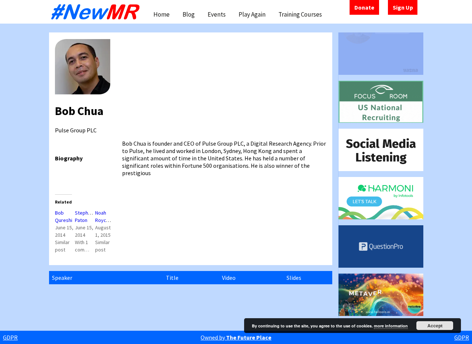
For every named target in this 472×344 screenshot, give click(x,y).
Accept (434, 325)
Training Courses (300, 14)
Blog (189, 14)
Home (161, 14)
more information (391, 326)
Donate (364, 7)
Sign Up (403, 7)
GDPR (10, 337)
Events (217, 14)
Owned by (236, 337)
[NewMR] (97, 12)
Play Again (252, 14)
